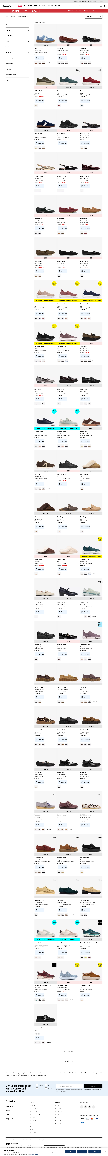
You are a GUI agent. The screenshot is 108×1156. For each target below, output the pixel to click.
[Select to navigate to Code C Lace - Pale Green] (36, 446)
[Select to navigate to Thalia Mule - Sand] (36, 573)
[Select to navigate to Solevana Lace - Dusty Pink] (66, 999)
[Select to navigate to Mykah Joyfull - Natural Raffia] (36, 105)
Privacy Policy (86, 1089)
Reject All (82, 1151)
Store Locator (33, 1123)
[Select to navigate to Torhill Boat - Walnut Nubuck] (62, 744)
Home (7, 16)
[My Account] (101, 6)
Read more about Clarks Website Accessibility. (54, 1145)
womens (13, 16)
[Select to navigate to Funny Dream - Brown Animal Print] (66, 829)
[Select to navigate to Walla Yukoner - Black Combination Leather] (85, 914)
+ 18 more (94, 701)
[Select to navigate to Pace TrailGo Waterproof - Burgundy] (89, 957)
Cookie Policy (29, 1139)
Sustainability (58, 1123)
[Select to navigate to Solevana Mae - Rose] (43, 318)
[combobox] (93, 17)
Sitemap (57, 1117)
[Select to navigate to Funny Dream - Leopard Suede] (62, 829)
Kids (43, 6)
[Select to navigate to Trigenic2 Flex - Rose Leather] (81, 659)
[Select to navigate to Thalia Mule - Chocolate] (59, 573)
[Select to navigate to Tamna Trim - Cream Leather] (36, 786)
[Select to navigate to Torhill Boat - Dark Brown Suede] (59, 744)
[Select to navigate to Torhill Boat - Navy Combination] (66, 744)
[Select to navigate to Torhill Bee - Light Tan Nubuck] (81, 701)
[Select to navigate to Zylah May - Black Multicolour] (89, 360)
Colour (8, 30)
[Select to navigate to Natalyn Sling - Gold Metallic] (81, 147)
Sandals (81, 10)
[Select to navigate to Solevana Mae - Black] (36, 318)
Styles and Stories (59, 1120)
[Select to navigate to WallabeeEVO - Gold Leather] (36, 872)
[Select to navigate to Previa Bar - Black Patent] (81, 786)
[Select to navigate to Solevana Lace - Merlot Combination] (59, 999)
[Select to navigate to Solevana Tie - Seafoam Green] (59, 360)
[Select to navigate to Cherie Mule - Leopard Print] (81, 488)
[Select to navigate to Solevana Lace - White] (62, 999)
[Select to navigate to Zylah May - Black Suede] (85, 360)
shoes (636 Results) (23, 16)
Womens (70, 10)
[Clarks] (7, 6)
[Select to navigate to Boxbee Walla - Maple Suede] (62, 872)
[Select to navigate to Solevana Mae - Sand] (66, 318)
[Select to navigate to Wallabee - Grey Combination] (39, 829)
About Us (57, 1105)
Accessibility (58, 1114)
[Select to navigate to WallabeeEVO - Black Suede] (43, 872)
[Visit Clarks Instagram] (85, 1106)
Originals (50, 1088)
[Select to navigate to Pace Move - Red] (59, 105)
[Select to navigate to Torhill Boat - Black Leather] (89, 744)
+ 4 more (48, 62)
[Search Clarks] (88, 6)
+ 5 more (94, 616)
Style (7, 41)
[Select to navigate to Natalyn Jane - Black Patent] (81, 190)
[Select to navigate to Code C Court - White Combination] (39, 957)
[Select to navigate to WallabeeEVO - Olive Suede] (39, 872)
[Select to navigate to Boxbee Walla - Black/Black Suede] (59, 872)
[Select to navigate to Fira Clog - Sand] (59, 531)
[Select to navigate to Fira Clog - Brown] (81, 531)
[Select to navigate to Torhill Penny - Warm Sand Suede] (39, 701)
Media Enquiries (58, 1111)
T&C (93, 10)
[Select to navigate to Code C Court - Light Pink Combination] (36, 957)
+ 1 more (94, 360)
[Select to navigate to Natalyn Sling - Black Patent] (85, 147)
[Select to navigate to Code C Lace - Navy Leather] (59, 446)
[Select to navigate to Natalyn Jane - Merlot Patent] (59, 659)
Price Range (9, 63)
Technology (9, 58)
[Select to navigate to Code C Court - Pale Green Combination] (59, 957)
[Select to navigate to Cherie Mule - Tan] (36, 531)
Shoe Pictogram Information (37, 1117)
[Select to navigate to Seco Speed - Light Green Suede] (36, 62)
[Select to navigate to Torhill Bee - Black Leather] (89, 701)
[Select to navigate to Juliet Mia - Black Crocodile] (59, 62)
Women (30, 6)
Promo (20, 6)
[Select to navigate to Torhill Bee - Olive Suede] (85, 701)
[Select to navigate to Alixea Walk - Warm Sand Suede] (81, 403)
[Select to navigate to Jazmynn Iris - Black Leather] (36, 233)
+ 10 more (48, 744)
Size (7, 24)
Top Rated (9, 69)
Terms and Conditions (35, 1126)
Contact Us (32, 1105)
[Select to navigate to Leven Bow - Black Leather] (59, 275)
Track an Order (33, 1129)
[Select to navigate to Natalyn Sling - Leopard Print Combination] (39, 190)
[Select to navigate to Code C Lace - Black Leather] (43, 446)
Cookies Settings (70, 1151)
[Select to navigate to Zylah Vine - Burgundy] (36, 659)
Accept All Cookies (94, 1151)
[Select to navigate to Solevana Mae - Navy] (39, 318)
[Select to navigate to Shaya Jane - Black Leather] (59, 616)
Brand (7, 80)
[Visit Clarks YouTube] (93, 1106)
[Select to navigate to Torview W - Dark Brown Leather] (43, 744)
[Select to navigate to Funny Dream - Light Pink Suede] (59, 829)
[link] (77, 70)
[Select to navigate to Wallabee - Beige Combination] (36, 829)
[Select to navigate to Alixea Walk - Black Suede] (89, 403)
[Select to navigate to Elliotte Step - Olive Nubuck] (62, 233)
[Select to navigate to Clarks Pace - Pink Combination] (81, 616)
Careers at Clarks (59, 1108)
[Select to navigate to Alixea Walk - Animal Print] (85, 403)
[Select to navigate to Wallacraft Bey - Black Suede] (36, 914)
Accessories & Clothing (53, 6)
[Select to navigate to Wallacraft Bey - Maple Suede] (81, 872)
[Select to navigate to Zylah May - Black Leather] (81, 360)
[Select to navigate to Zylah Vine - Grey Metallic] (59, 403)
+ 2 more (48, 446)
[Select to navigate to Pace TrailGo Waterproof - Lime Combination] (85, 957)
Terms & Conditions (11, 1139)
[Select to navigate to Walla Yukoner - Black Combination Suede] (81, 914)
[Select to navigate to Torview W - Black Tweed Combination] (36, 744)
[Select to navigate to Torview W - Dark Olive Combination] (39, 744)
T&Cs (62, 1091)
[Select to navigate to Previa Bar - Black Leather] (59, 786)
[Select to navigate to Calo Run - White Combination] (39, 488)
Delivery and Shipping (35, 1111)
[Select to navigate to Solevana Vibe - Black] (81, 999)
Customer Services (34, 1108)
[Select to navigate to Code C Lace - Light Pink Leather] (39, 446)
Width (7, 47)
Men (25, 6)
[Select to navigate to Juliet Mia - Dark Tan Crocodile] (81, 62)
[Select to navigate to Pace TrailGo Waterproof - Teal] (36, 999)
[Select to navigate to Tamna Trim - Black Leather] (36, 616)
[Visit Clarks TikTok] (89, 1106)
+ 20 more (48, 829)
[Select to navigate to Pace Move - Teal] (81, 105)
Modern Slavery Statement (42, 1139)
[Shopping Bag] (105, 6)
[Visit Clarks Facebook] (81, 1106)
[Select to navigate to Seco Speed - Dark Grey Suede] (39, 62)
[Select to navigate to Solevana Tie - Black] (62, 360)
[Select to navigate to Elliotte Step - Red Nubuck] (85, 233)
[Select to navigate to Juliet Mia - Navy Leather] (62, 62)
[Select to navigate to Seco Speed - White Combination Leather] (43, 62)
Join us (93, 1086)
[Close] (105, 1151)
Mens (75, 10)
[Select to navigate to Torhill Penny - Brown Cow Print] (62, 701)
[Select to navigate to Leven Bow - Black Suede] (81, 275)
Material (8, 52)
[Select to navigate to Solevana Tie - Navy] (66, 360)
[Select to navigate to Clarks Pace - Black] (89, 616)
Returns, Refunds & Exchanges (37, 1114)
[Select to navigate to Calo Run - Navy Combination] (43, 488)
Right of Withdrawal (35, 1132)
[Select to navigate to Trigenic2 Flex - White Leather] (85, 659)
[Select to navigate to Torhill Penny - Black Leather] (36, 701)
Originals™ (37, 6)
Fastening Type (11, 74)
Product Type (10, 36)
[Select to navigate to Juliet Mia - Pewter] (66, 62)
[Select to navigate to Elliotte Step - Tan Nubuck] (59, 233)
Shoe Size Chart (34, 1120)
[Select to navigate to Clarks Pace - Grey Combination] (85, 616)
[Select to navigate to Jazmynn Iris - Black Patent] (39, 233)
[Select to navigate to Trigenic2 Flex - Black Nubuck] (89, 659)
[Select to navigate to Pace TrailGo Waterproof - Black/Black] (81, 957)
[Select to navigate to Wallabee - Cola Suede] (43, 829)
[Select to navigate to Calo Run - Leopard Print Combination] (36, 488)
